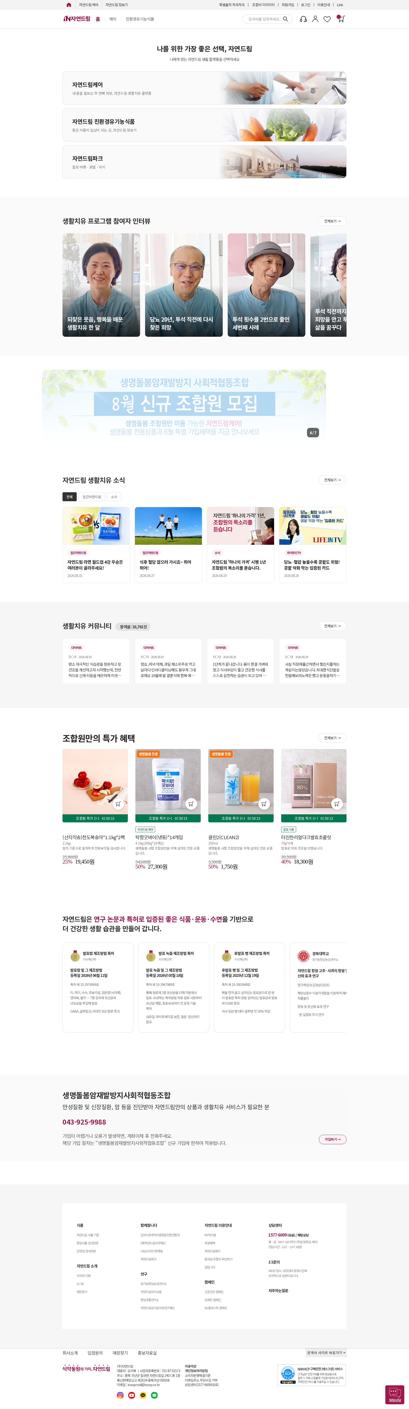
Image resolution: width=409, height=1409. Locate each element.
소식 (114, 496)
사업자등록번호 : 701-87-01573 (160, 1370)
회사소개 (70, 1353)
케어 (112, 19)
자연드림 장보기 (117, 4)
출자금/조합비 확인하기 (218, 1259)
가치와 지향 (83, 1275)
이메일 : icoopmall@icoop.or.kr (138, 1384)
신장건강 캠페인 (213, 1291)
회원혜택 (209, 1243)
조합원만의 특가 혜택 (98, 738)
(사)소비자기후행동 (152, 1251)
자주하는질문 (278, 1290)
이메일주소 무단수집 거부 (201, 1380)
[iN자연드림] (68, 4)
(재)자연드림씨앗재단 (153, 1243)
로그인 (305, 4)
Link (340, 4)
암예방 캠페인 (212, 1300)
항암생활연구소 (150, 1300)
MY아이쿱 (210, 1235)
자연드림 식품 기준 (88, 1235)
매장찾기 (82, 1291)
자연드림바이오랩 (151, 1291)
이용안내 (323, 4)
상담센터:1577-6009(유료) (202, 1384)
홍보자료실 (147, 1353)
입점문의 (95, 1353)
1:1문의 (274, 1262)
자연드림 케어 (88, 4)
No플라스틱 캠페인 (215, 1308)
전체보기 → (332, 220)
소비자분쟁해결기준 (197, 1375)
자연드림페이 (212, 1251)
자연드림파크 (148, 1259)
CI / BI (80, 1283)
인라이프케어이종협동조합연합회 (160, 1235)
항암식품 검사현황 (87, 1243)
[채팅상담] (395, 1395)
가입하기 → (333, 1139)
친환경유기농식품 (140, 19)
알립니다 (209, 1267)
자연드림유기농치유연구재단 (157, 1308)
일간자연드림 (92, 496)
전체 (70, 496)
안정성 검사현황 (86, 1251)
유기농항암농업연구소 (154, 1283)
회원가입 (288, 4)
